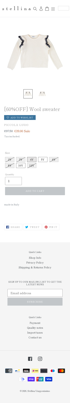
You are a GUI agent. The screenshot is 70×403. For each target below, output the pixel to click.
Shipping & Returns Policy (35, 267)
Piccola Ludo (16, 125)
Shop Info (35, 257)
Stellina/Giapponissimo (38, 390)
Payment (35, 323)
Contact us (35, 337)
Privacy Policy (35, 262)
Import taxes (35, 332)
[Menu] (53, 8)
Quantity (9, 174)
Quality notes (35, 327)
